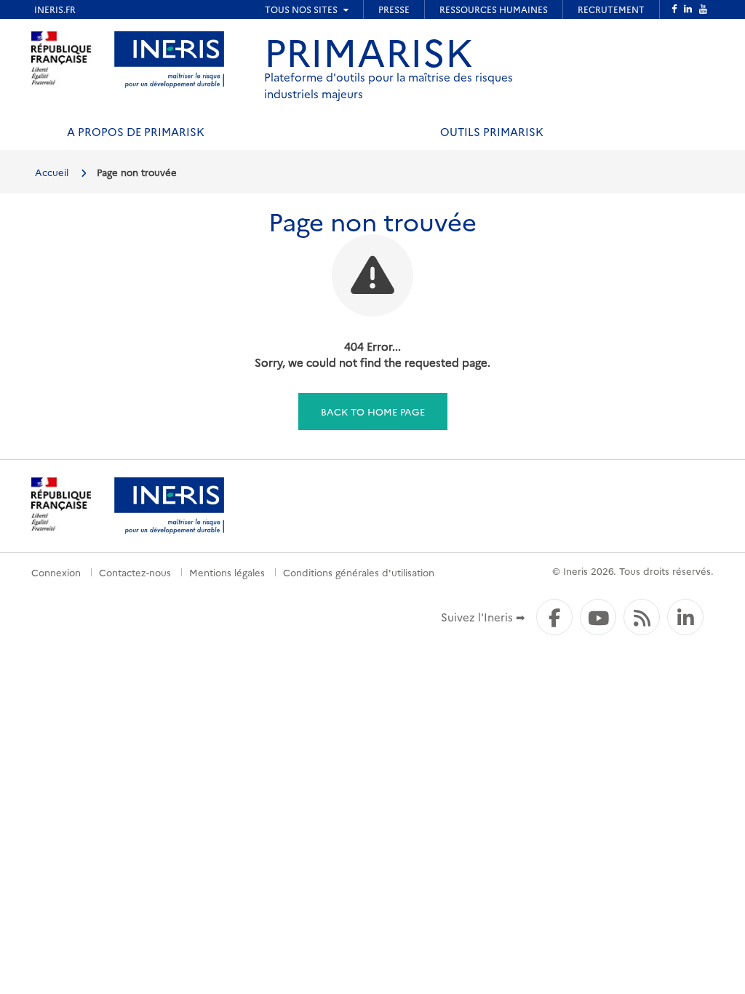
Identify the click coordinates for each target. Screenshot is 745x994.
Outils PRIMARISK (491, 131)
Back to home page (373, 411)
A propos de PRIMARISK (135, 131)
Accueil (51, 171)
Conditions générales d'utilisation (358, 571)
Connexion (56, 571)
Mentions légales (227, 571)
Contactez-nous (135, 571)
